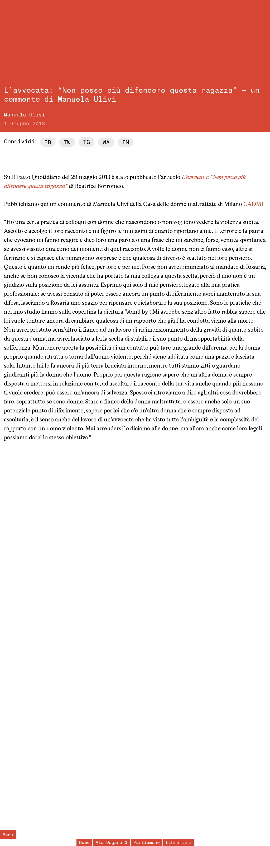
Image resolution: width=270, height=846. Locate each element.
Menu (8, 835)
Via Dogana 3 (111, 842)
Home (84, 842)
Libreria (176, 842)
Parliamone (146, 842)
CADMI (253, 204)
